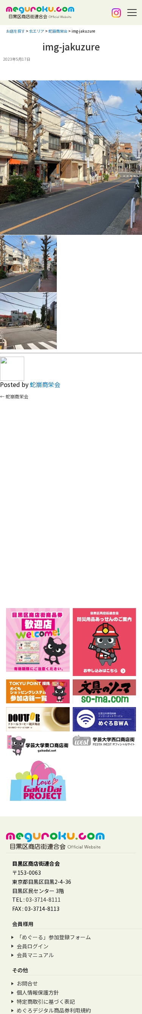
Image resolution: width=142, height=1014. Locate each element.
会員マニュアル (35, 955)
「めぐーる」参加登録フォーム (54, 937)
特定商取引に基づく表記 (46, 1001)
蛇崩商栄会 (45, 384)
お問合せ (27, 983)
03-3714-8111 (43, 899)
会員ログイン (32, 946)
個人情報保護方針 (38, 992)
